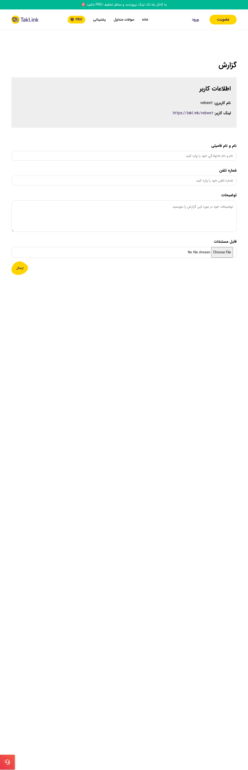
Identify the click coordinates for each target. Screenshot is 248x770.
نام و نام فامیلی (224, 146)
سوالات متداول (124, 19)
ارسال (19, 268)
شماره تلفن (228, 170)
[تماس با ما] (7, 762)
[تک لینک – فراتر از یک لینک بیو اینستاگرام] (25, 19)
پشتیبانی (99, 19)
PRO (79, 19)
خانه (145, 19)
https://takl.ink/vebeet (193, 113)
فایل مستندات (225, 242)
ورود (195, 19)
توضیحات (229, 195)
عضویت (223, 19)
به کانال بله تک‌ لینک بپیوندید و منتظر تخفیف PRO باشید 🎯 (124, 5)
